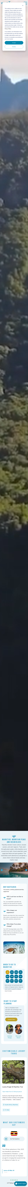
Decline (14, 46)
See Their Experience (14, 1138)
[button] (2, 870)
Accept (14, 42)
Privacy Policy (8, 28)
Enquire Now (11, 1019)
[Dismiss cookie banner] (22, 6)
